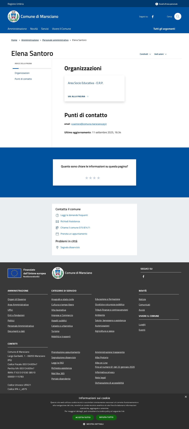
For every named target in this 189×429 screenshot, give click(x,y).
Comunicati (144, 304)
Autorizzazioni (102, 325)
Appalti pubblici (59, 320)
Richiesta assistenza (61, 368)
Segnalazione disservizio (63, 357)
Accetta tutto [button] (83, 417)
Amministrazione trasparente (110, 352)
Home (14, 40)
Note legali (100, 377)
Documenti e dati (16, 331)
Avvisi (142, 310)
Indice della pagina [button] (23, 63)
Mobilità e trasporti (61, 336)
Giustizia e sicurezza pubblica (109, 304)
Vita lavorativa (58, 310)
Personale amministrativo (55, 40)
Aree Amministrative (18, 304)
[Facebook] (151, 16)
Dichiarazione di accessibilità (109, 383)
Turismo (55, 331)
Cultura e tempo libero (62, 304)
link (122, 411)
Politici (11, 320)
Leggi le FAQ (57, 362)
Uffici (10, 310)
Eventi (142, 330)
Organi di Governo (17, 299)
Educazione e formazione (107, 299)
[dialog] (94, 411)
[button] (94, 424)
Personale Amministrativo (21, 326)
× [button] (186, 397)
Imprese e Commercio (62, 315)
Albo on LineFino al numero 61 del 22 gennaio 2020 (115, 365)
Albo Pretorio (101, 357)
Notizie (142, 299)
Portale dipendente (60, 378)
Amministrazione (30, 40)
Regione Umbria (16, 4)
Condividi (144, 54)
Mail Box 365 (58, 373)
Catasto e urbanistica (62, 326)
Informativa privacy (105, 372)
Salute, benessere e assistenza (110, 320)
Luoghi (142, 324)
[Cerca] (177, 16)
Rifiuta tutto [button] (106, 417)
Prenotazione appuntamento (65, 352)
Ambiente (100, 315)
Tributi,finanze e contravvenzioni (111, 309)
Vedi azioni (159, 54)
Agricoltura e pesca (104, 331)
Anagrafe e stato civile (62, 299)
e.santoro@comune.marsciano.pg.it (89, 124)
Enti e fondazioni (16, 315)
